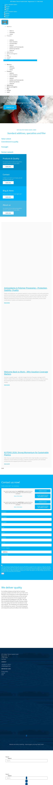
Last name (3, 522)
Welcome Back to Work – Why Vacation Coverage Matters (26, 372)
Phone (2, 532)
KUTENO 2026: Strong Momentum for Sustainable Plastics (26, 453)
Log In (8, 58)
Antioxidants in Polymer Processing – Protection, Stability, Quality (25, 289)
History (11, 34)
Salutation (3, 512)
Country (3, 543)
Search (7, 756)
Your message (4, 554)
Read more (7, 302)
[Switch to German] (7, 6)
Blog (8, 55)
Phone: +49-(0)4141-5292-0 (11, 4)
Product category (5, 548)
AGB (2, 675)
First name (3, 517)
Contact (9, 57)
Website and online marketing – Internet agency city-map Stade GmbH (26, 744)
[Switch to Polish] (6, 10)
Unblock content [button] (43, 491)
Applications (10, 52)
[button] (20, 60)
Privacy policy (4, 671)
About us (9, 26)
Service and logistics (12, 53)
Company (3, 537)
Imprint (3, 673)
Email (2, 527)
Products (9, 36)
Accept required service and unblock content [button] (42, 495)
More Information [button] (18, 496)
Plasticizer (12, 50)
